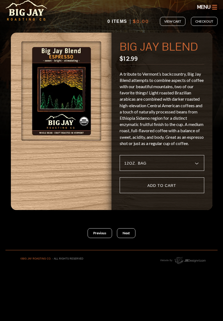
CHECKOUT (204, 21)
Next (126, 233)
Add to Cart (161, 185)
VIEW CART (172, 21)
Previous (99, 233)
